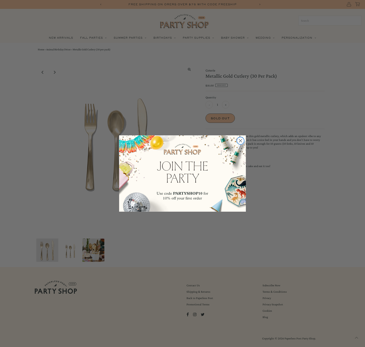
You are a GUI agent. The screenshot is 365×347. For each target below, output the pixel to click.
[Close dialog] (240, 140)
